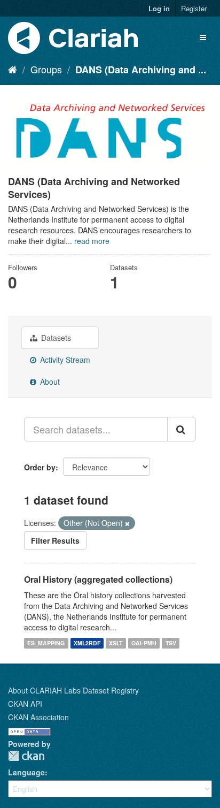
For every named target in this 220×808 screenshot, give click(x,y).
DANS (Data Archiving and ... (140, 70)
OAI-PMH (143, 643)
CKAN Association (38, 717)
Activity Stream (64, 359)
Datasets (55, 337)
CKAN (26, 755)
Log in (159, 8)
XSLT (115, 643)
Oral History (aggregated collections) (98, 579)
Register (194, 8)
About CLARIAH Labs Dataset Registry (73, 690)
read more (91, 240)
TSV (171, 643)
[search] (181, 429)
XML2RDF (87, 643)
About (49, 381)
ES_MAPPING (46, 643)
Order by (40, 467)
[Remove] (127, 523)
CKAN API (25, 703)
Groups (46, 69)
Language (26, 772)
